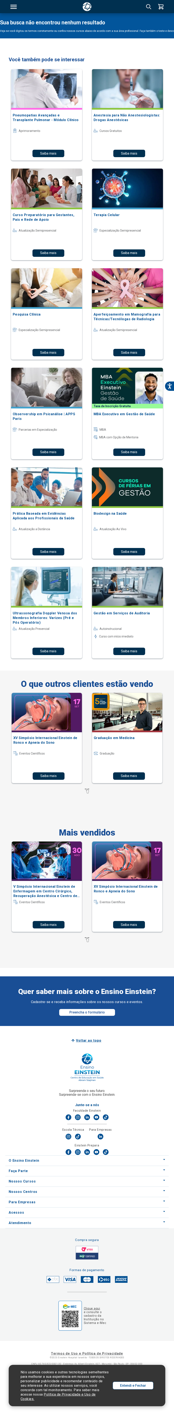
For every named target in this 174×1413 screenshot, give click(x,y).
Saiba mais (48, 153)
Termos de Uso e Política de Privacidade (87, 1354)
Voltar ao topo (88, 1040)
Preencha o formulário (87, 1012)
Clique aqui (92, 1308)
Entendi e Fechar (133, 1386)
